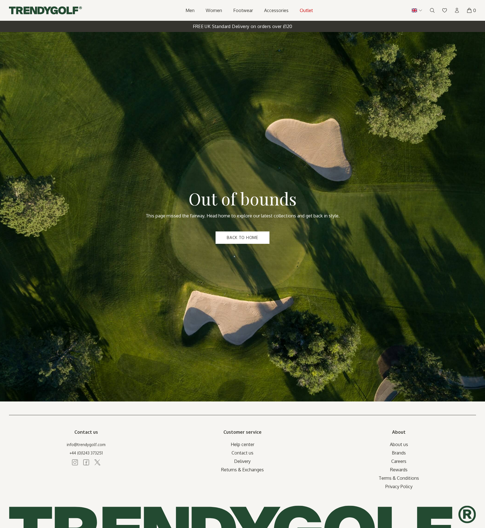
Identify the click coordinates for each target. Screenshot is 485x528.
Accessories (276, 10)
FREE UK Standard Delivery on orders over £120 (242, 26)
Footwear (243, 10)
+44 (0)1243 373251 (86, 453)
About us (399, 444)
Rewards (399, 469)
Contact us (242, 453)
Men (190, 10)
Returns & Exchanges (242, 469)
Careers (398, 461)
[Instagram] (74, 462)
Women (214, 10)
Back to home (242, 237)
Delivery (242, 461)
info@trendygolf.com (86, 444)
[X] (97, 462)
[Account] (457, 10)
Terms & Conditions (399, 478)
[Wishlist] (444, 10)
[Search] (432, 10)
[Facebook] (86, 462)
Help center (242, 444)
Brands (399, 453)
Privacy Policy (399, 486)
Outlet (306, 10)
